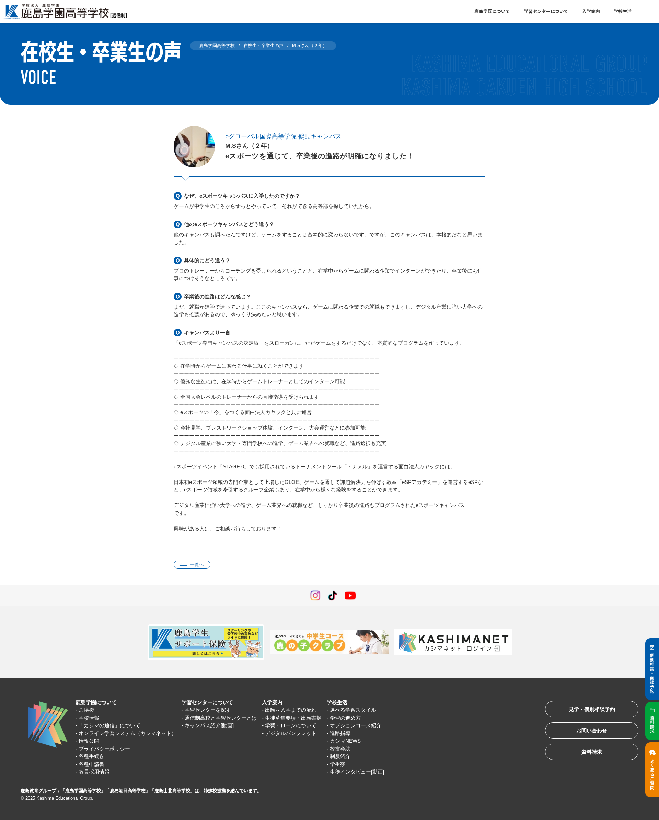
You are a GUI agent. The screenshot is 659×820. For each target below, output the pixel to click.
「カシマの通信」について (109, 725)
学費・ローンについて (290, 725)
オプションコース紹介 (355, 725)
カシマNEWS (345, 741)
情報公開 (89, 741)
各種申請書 (91, 764)
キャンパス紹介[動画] (209, 725)
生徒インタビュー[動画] (357, 772)
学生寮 (337, 764)
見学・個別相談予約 (592, 709)
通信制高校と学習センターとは (221, 718)
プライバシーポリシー (104, 749)
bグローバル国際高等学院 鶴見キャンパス (283, 136)
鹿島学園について (96, 702)
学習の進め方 (345, 718)
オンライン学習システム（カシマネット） (127, 733)
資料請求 (591, 752)
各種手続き (91, 756)
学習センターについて (207, 702)
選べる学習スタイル (353, 710)
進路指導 (340, 733)
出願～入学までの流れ (290, 710)
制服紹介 (340, 756)
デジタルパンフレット (290, 733)
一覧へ (197, 564)
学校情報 (89, 718)
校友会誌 (340, 749)
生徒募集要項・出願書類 (293, 718)
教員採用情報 (94, 772)
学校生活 (337, 702)
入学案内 (272, 702)
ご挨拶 (86, 710)
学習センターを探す (208, 710)
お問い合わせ (591, 730)
